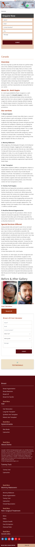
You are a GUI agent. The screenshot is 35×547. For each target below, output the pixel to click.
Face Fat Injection (8, 524)
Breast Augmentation (9, 388)
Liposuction (6, 432)
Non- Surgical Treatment (10, 511)
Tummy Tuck (6, 464)
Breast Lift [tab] (9, 311)
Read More (6, 401)
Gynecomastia (7, 424)
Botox (4, 516)
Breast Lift (6, 394)
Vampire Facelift (7, 521)
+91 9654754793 (29, 2)
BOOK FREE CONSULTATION (8, 545)
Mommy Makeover (8, 493)
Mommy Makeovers (9, 487)
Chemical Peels (7, 527)
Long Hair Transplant (9, 412)
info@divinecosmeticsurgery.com (25, 1)
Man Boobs (6, 429)
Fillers (4, 518)
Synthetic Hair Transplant (10, 414)
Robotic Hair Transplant (10, 417)
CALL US (27, 545)
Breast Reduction (8, 391)
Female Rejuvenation (9, 504)
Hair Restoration (7, 409)
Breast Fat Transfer (8, 397)
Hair (3, 404)
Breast (3, 383)
